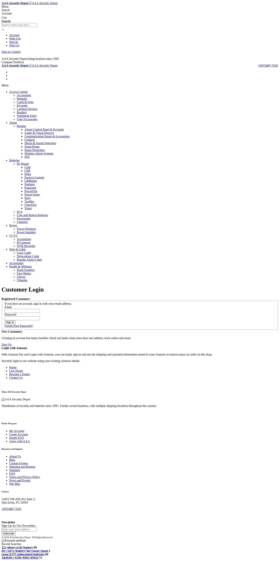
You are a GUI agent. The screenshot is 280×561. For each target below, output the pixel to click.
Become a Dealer (19, 374)
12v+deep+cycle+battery (17, 547)
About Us (15, 456)
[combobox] (19, 25)
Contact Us (16, 377)
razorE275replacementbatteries (23, 554)
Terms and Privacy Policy (24, 477)
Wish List (15, 38)
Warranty (14, 470)
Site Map (14, 483)
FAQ (12, 473)
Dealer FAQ (16, 437)
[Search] (3, 29)
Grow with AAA (19, 441)
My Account (16, 431)
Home (13, 367)
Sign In (13, 42)
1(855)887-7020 (268, 65)
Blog (12, 459)
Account (14, 35)
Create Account (18, 434)
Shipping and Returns (22, 466)
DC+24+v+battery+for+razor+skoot (25, 550)
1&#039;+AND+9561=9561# (20, 557)
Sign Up (14, 45)
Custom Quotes (18, 463)
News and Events (19, 480)
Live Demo (16, 370)
